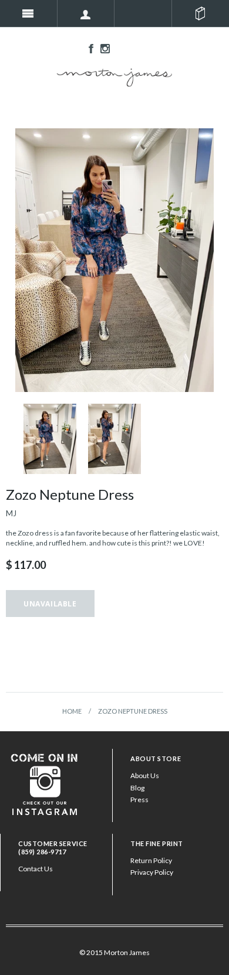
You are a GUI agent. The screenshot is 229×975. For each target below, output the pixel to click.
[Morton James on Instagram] (102, 47)
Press (139, 799)
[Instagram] (44, 783)
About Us (144, 775)
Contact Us (35, 868)
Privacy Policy (151, 872)
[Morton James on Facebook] (88, 47)
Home (72, 711)
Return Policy (151, 860)
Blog (137, 787)
